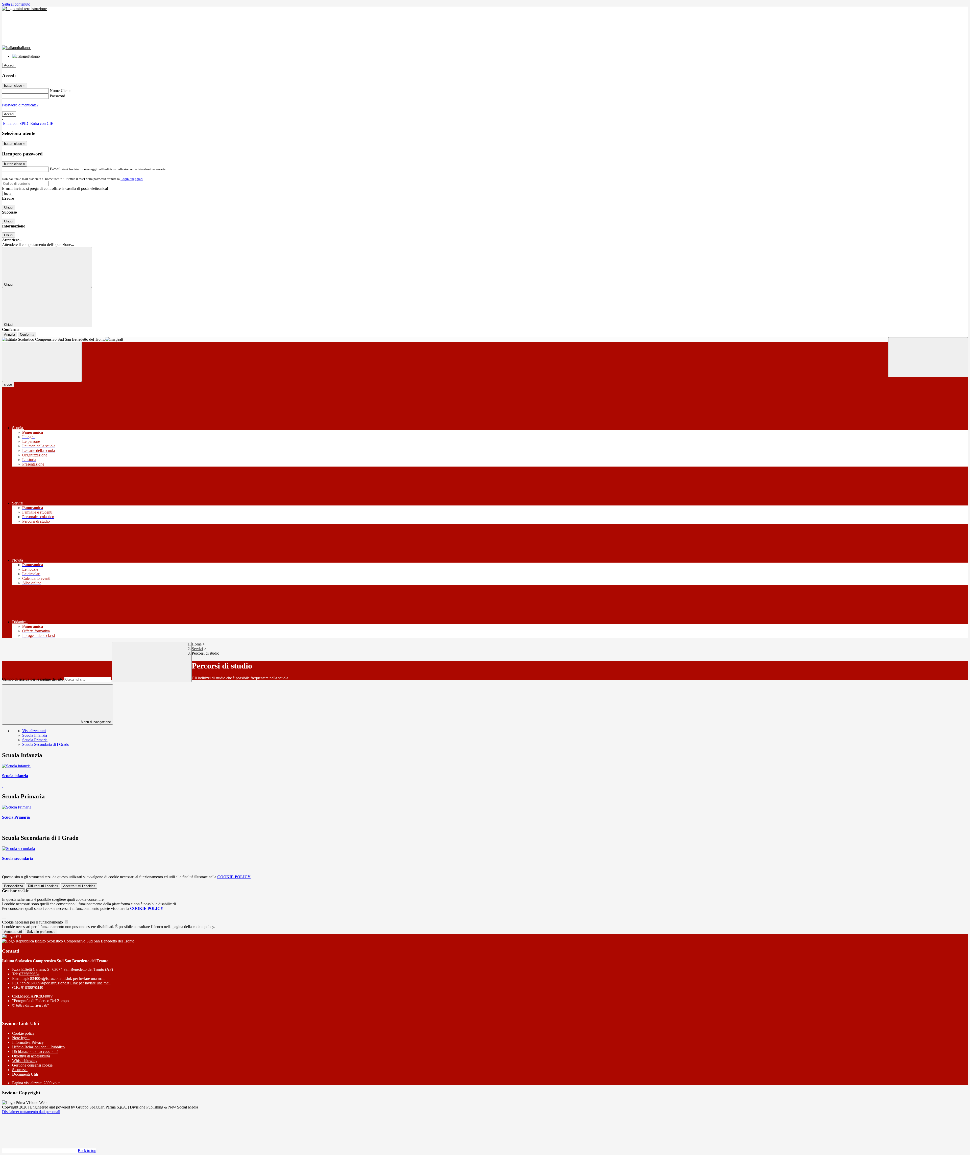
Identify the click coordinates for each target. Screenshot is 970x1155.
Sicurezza (20, 1070)
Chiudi (8, 207)
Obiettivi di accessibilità (31, 1056)
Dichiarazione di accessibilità (35, 1051)
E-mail (55, 169)
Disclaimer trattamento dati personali (31, 1112)
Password (57, 96)
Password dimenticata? (20, 105)
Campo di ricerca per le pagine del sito (32, 679)
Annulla (9, 334)
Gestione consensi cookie (32, 1065)
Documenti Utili (25, 1074)
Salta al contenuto (16, 4)
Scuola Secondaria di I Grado (45, 744)
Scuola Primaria (34, 740)
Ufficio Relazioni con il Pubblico (38, 1047)
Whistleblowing (24, 1060)
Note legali (21, 1038)
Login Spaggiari (131, 179)
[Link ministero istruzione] (24, 9)
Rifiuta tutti (43, 886)
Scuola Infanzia (34, 735)
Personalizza (13, 886)
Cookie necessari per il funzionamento (33, 922)
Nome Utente (60, 90)
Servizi (197, 648)
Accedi (9, 65)
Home (197, 644)
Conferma (27, 334)
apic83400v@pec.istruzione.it (66, 983)
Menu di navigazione (95, 722)
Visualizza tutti (34, 731)
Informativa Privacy (28, 1042)
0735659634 (29, 974)
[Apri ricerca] (928, 357)
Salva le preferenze (41, 932)
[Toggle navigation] (42, 362)
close (8, 384)
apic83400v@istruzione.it (64, 978)
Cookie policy (23, 1033)
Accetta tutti (79, 886)
